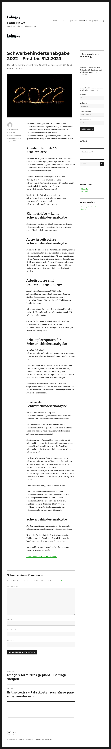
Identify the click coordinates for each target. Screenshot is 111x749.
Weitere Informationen (55, 404)
